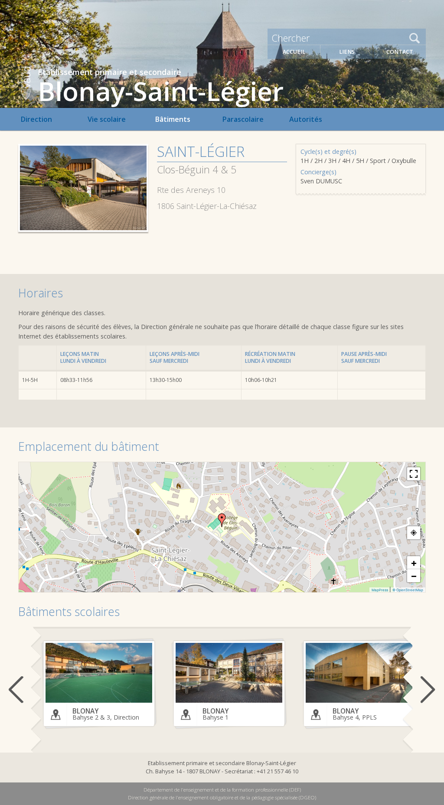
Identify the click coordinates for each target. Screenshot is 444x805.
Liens (347, 51)
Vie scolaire (107, 119)
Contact (399, 51)
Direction (36, 119)
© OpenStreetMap (407, 590)
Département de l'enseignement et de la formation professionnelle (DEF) (222, 789)
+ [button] (414, 562)
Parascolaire (243, 119)
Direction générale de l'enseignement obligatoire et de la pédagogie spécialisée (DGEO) (222, 797)
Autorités (305, 119)
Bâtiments (172, 119)
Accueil (294, 51)
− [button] (414, 575)
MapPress (380, 590)
